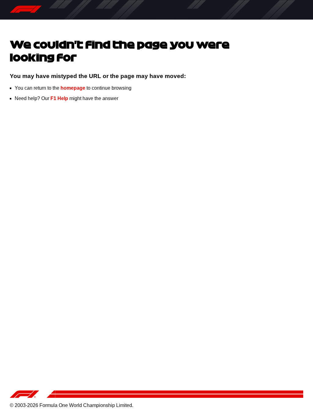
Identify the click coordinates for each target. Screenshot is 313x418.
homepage (73, 88)
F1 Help (59, 98)
